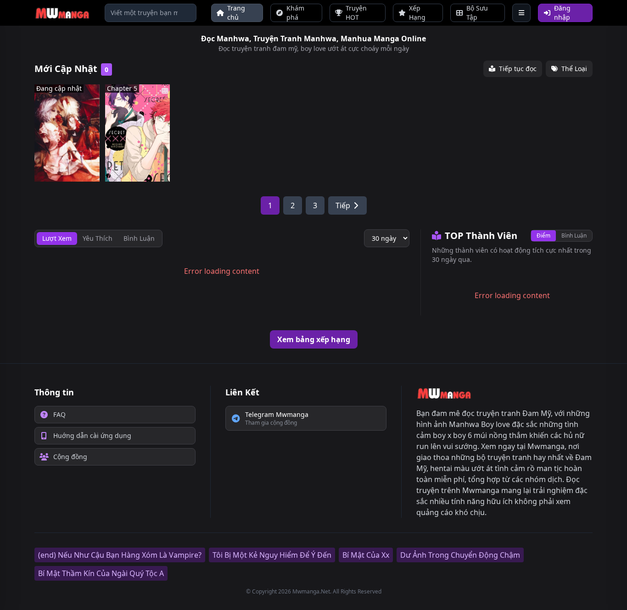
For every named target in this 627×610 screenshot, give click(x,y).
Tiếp (343, 205)
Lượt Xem (57, 238)
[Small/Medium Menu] (521, 13)
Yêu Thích (97, 238)
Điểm (543, 235)
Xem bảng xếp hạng (313, 339)
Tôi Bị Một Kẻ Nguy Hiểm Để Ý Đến (272, 555)
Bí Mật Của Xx (365, 555)
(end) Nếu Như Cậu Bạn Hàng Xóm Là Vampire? (120, 555)
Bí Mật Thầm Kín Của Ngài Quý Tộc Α (101, 573)
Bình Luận (574, 235)
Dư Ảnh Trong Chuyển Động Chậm (460, 555)
